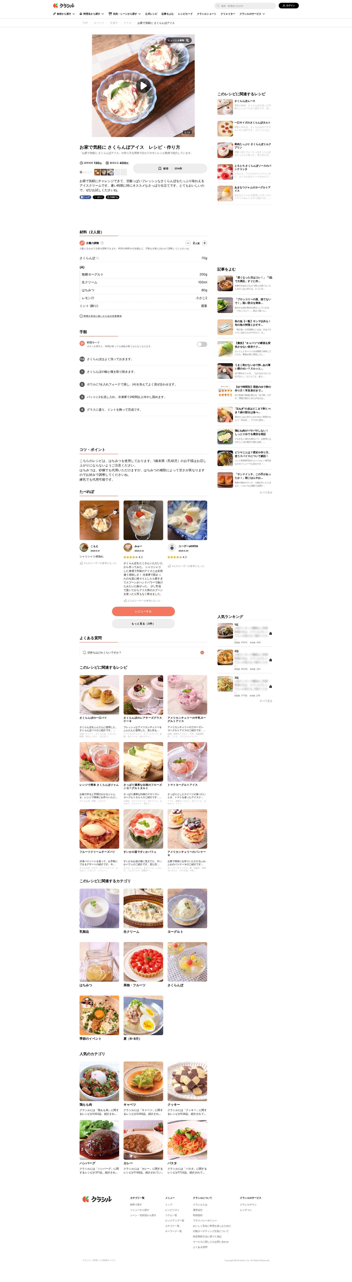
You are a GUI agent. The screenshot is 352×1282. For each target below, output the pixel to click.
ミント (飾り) (89, 306)
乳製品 (84, 931)
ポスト (100, 197)
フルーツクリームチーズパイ (97, 851)
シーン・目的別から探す (143, 1215)
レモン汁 (88, 298)
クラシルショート (206, 13)
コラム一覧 (171, 1215)
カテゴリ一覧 (172, 1225)
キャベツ (130, 1104)
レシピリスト (172, 1209)
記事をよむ (168, 13)
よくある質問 (200, 1247)
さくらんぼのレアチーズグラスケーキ (143, 719)
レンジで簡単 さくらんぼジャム (99, 784)
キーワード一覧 (173, 1231)
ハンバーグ (87, 1163)
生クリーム (89, 282)
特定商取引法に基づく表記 (207, 1236)
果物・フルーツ (135, 985)
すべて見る (266, 492)
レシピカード (185, 13)
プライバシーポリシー (205, 1220)
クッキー (174, 1104)
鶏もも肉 (86, 1104)
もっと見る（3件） (143, 623)
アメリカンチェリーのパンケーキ (187, 853)
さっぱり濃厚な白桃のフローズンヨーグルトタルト (143, 786)
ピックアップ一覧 (174, 1220)
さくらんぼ (87, 258)
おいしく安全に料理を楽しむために (212, 1225)
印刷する (114, 197)
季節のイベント (91, 1038)
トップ (168, 1204)
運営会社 (198, 1209)
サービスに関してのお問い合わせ (211, 1241)
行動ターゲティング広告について (211, 1231)
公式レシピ (151, 13)
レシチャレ (246, 1209)
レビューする (143, 611)
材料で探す (136, 1204)
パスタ (172, 1163)
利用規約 (198, 1215)
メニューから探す (139, 1209)
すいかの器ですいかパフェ (140, 851)
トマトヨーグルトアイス (183, 784)
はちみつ (88, 290)
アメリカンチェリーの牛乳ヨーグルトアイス (187, 719)
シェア (87, 197)
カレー (128, 1163)
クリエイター (228, 13)
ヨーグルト (175, 931)
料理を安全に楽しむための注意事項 (103, 316)
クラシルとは (200, 1204)
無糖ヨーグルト (93, 274)
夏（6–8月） (133, 1038)
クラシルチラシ (248, 1204)
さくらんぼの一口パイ (93, 717)
